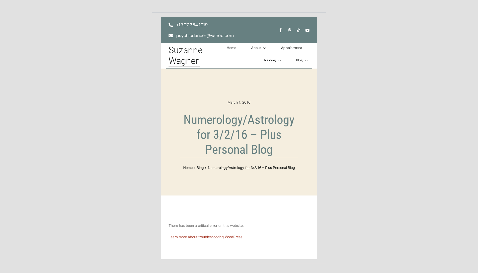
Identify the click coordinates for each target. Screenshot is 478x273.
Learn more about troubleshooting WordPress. (206, 237)
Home (188, 167)
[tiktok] (298, 30)
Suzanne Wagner (186, 55)
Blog (200, 167)
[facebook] (281, 30)
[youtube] (307, 30)
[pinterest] (290, 30)
